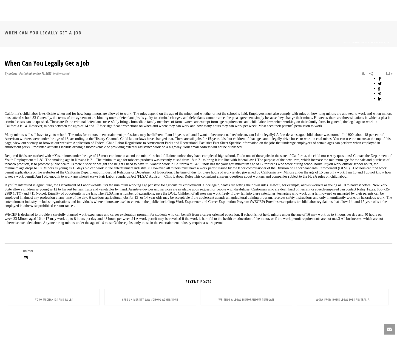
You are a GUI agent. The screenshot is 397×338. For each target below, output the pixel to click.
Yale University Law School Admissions (150, 300)
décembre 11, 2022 (39, 73)
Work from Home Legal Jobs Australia (342, 300)
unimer (12, 73)
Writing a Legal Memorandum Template (246, 300)
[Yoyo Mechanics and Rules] (53, 291)
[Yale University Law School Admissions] (150, 291)
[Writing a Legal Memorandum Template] (246, 291)
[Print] (363, 73)
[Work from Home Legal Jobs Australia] (342, 291)
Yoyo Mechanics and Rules (54, 300)
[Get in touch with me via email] (26, 258)
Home (346, 42)
